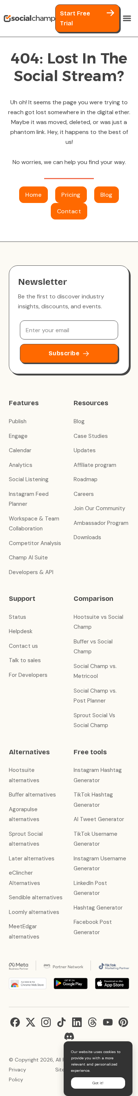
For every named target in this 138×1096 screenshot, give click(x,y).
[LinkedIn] (77, 1022)
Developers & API (31, 572)
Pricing (71, 195)
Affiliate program (95, 465)
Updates (85, 450)
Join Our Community (99, 508)
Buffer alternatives (32, 794)
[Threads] (92, 1022)
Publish (17, 421)
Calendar (20, 450)
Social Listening (29, 479)
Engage (18, 436)
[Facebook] (15, 1022)
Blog (106, 195)
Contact (69, 211)
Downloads (87, 537)
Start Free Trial (75, 18)
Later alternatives (31, 858)
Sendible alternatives (36, 897)
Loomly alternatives (34, 912)
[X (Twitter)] (30, 1022)
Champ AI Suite (28, 557)
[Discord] (69, 1036)
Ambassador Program (101, 523)
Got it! (97, 1083)
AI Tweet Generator (99, 819)
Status (17, 617)
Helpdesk (20, 631)
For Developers (28, 675)
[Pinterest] (123, 1022)
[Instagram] (46, 1022)
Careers (84, 494)
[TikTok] (61, 1022)
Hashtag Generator (98, 907)
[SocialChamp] (29, 18)
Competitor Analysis (35, 543)
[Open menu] (127, 18)
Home (33, 195)
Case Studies (91, 436)
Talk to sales (25, 660)
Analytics (20, 465)
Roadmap (86, 479)
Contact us (23, 646)
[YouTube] (108, 1022)
